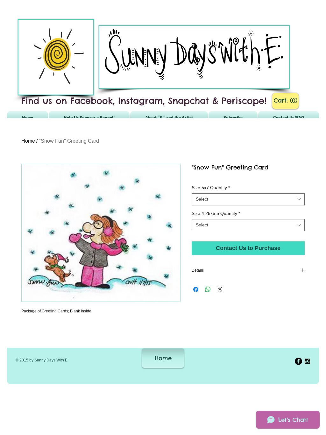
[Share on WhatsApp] (208, 289)
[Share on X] (220, 289)
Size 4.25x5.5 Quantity (216, 213)
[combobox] (248, 199)
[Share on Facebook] (196, 289)
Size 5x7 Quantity (211, 187)
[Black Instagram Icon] (307, 361)
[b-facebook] (298, 361)
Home (28, 141)
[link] (285, 100)
